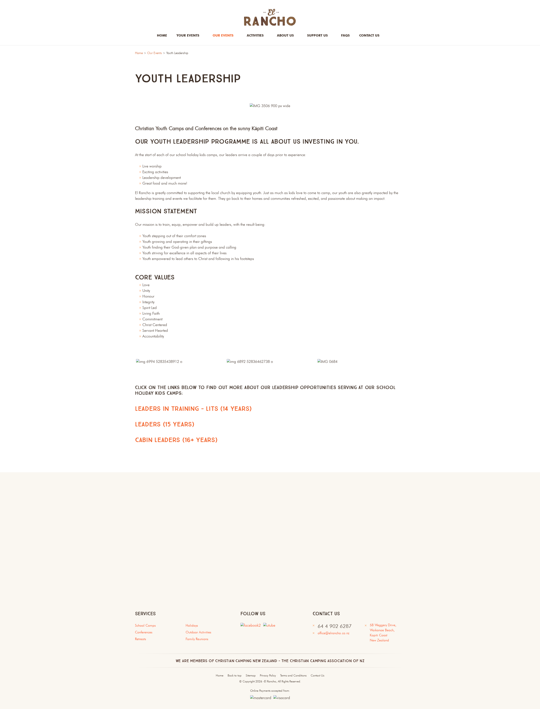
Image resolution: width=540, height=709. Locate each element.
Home (162, 35)
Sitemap (251, 675)
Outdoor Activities (198, 632)
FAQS (345, 35)
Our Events (154, 53)
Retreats (140, 639)
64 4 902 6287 (335, 626)
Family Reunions (197, 639)
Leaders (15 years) (164, 424)
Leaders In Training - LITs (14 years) (193, 409)
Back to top (235, 675)
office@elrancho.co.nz (333, 633)
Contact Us (317, 675)
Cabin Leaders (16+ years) (176, 440)
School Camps (145, 625)
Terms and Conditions (293, 675)
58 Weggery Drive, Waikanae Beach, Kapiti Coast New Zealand (384, 633)
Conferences (143, 632)
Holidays (192, 625)
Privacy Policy (268, 675)
